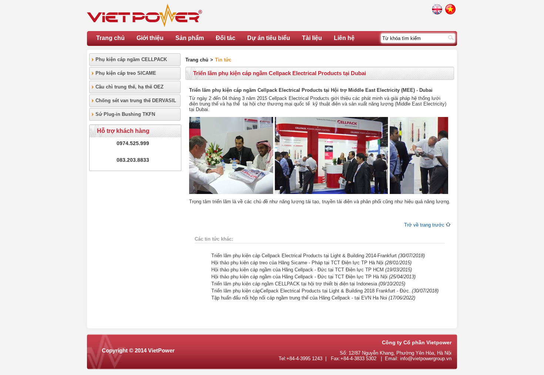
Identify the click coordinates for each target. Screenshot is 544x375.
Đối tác (225, 38)
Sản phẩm (189, 38)
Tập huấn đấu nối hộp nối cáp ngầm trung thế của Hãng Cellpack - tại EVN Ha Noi (299, 298)
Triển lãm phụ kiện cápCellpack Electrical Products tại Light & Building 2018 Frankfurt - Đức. (311, 291)
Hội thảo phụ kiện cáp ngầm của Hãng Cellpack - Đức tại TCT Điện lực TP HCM (297, 269)
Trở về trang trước (424, 225)
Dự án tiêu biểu (268, 38)
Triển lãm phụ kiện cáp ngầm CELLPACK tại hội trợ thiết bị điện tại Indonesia (294, 284)
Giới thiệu (150, 38)
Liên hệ (344, 38)
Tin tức (223, 60)
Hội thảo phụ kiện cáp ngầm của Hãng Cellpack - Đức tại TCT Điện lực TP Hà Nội (299, 276)
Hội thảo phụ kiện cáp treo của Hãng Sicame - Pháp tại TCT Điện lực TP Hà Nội (297, 262)
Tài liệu (312, 38)
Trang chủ (110, 38)
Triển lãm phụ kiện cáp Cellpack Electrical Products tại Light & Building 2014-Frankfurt (304, 255)
